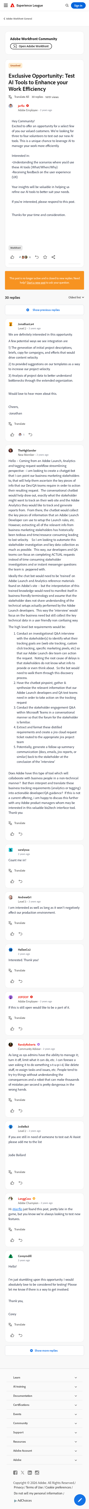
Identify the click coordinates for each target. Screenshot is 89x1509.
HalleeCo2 (24, 949)
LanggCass (24, 1198)
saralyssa (23, 849)
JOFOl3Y (23, 997)
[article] (44, 380)
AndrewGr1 (24, 897)
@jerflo (17, 1209)
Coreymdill (25, 1256)
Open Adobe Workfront (34, 46)
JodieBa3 (23, 1126)
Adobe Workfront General (19, 18)
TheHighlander (27, 450)
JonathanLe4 (26, 324)
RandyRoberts (27, 1044)
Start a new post (36, 282)
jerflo (21, 105)
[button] (21, 97)
